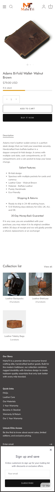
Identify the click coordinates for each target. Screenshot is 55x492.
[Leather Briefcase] (40, 284)
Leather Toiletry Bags (14, 336)
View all (48, 266)
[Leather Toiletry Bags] (14, 321)
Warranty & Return (12, 414)
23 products (40, 302)
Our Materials (9, 401)
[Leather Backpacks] (14, 284)
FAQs (5, 393)
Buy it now (27, 117)
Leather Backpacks (14, 298)
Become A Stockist (11, 409)
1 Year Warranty (10, 405)
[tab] (9, 135)
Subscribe (27, 483)
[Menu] (4, 7)
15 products (14, 302)
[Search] (11, 7)
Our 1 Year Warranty (12, 418)
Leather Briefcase (40, 298)
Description (8, 135)
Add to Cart (27, 108)
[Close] (51, 450)
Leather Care (9, 397)
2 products (14, 340)
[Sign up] (50, 444)
